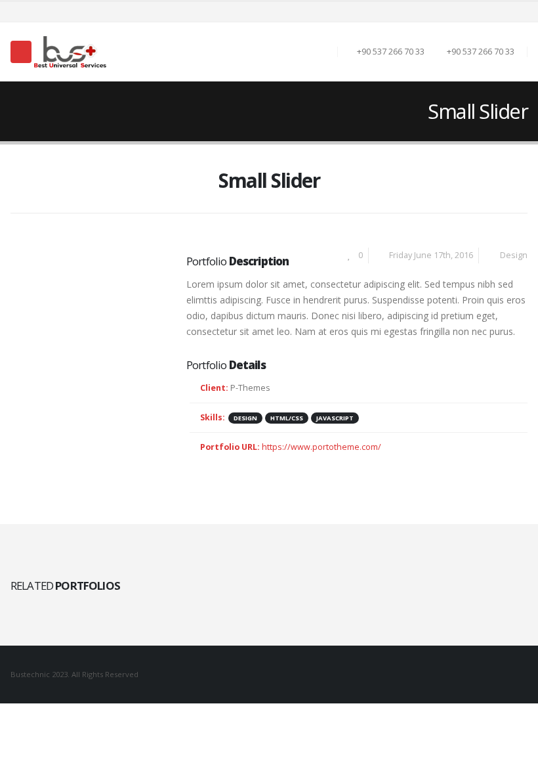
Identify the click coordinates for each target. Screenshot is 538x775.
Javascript (335, 418)
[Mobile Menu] (20, 52)
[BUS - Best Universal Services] (70, 52)
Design (514, 255)
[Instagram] (519, 11)
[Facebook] (500, 11)
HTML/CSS (286, 418)
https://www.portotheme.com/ (321, 447)
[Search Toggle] (320, 52)
